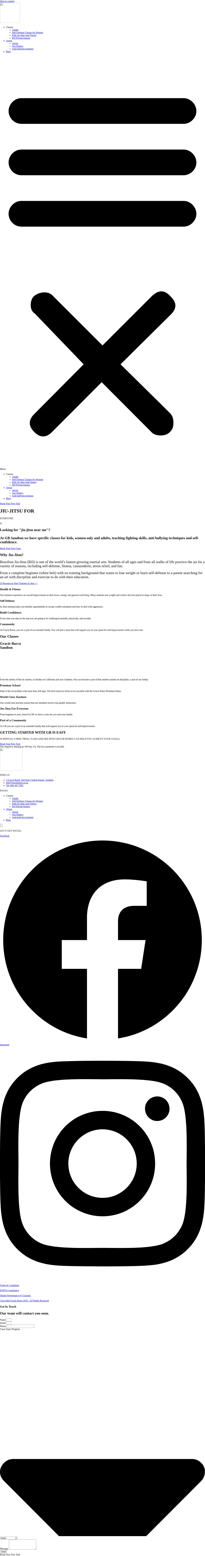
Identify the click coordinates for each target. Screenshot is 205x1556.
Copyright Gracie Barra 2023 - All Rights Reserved (24, 1300)
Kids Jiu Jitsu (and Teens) (24, 35)
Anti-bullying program (22, 49)
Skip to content (7, 1)
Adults (15, 30)
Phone (3, 1326)
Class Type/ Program (10, 1329)
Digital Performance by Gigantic (15, 1295)
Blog (8, 51)
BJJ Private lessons (21, 38)
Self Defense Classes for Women (27, 32)
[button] (102, 262)
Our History (17, 46)
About (9, 40)
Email (3, 1323)
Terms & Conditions (9, 1285)
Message (4, 1548)
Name (3, 1320)
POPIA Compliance (9, 1290)
